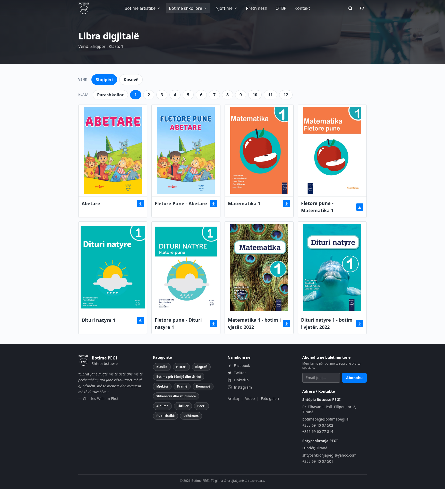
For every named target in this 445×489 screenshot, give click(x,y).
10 (255, 95)
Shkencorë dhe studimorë (176, 396)
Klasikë (161, 367)
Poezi (201, 406)
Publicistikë (165, 416)
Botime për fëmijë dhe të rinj (178, 376)
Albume (162, 406)
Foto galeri (270, 398)
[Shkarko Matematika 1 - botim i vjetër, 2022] (286, 323)
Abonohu (354, 377)
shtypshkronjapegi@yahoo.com (329, 455)
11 (270, 95)
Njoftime (224, 8)
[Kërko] (350, 8)
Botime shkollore (185, 8)
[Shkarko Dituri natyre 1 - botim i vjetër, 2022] (359, 323)
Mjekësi (162, 386)
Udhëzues (191, 416)
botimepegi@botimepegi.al (325, 419)
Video (250, 398)
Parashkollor (110, 95)
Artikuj (233, 398)
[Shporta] (361, 8)
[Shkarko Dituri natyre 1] (140, 320)
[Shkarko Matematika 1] (286, 203)
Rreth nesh (256, 8)
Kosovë (131, 79)
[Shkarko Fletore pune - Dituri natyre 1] (213, 323)
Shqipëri (104, 79)
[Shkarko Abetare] (140, 203)
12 (286, 95)
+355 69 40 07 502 (317, 425)
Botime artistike (140, 8)
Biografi (201, 367)
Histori (181, 367)
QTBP (281, 8)
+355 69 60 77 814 (317, 431)
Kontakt (302, 8)
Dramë (182, 386)
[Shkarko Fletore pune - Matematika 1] (359, 207)
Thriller (183, 406)
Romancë (203, 386)
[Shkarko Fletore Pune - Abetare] (213, 203)
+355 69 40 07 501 (317, 461)
